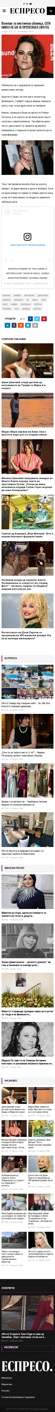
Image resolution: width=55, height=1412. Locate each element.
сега (16, 309)
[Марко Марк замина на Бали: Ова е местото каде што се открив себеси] (40, 1095)
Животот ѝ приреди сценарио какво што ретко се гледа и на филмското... (27, 1013)
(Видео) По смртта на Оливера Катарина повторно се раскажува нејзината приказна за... (27, 1062)
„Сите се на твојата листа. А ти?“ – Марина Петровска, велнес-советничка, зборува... (23, 754)
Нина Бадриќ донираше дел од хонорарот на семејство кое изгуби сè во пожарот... (14, 1216)
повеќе (14, 304)
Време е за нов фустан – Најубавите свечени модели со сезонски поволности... (24, 803)
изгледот (18, 300)
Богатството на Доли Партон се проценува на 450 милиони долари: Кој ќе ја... (40, 1179)
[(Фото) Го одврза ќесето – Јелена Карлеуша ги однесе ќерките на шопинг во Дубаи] (40, 1240)
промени (7, 309)
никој (35, 300)
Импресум (7, 1378)
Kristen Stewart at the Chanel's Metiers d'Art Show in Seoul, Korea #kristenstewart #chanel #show (27, 273)
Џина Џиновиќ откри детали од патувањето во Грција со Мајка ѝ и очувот (24, 385)
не (28, 300)
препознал (26, 304)
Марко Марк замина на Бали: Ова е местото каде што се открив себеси (24, 433)
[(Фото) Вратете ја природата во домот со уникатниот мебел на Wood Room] (27, 829)
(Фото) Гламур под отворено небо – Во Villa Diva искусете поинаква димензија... (26, 705)
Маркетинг (7, 1384)
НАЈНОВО (11, 1080)
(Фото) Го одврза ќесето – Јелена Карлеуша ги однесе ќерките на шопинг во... (40, 1254)
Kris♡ (29, 283)
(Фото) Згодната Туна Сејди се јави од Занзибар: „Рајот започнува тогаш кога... (24, 1336)
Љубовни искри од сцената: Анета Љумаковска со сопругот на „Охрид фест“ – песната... (13, 1180)
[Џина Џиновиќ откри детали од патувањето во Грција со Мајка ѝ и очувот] (14, 1095)
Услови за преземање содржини (18, 1397)
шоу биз (37, 309)
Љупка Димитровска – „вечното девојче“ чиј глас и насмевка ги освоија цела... (26, 964)
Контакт (6, 1391)
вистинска (29, 295)
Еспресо (6, 300)
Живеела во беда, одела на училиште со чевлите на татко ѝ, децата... (24, 914)
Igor (6, 31)
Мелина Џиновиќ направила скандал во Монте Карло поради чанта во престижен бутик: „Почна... (14, 1144)
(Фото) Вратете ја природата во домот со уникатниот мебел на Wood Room (23, 852)
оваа (43, 300)
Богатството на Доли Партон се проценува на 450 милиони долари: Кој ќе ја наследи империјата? (26, 635)
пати (5, 304)
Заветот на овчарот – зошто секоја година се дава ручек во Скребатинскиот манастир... (12, 1256)
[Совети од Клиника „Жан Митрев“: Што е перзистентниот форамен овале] (40, 1128)
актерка (6, 295)
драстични (43, 295)
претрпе (38, 304)
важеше (17, 295)
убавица (26, 309)
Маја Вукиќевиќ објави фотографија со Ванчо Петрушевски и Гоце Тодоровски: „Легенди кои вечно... (40, 1218)
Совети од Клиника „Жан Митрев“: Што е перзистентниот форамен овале (27, 535)
